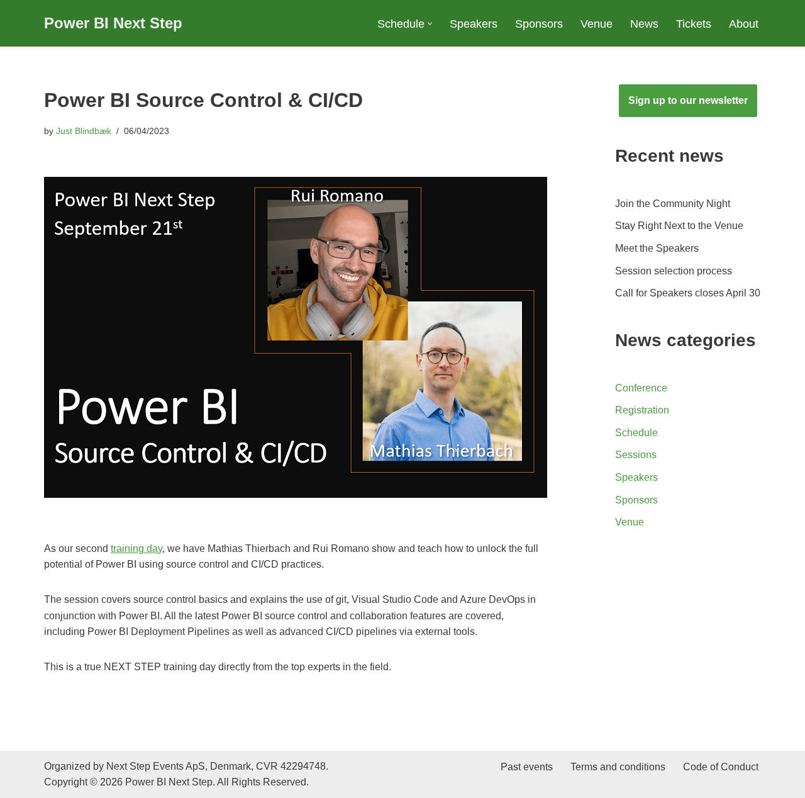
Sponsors (539, 24)
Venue (596, 24)
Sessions (636, 454)
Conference (641, 388)
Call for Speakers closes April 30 (687, 293)
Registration (642, 410)
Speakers (473, 24)
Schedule (636, 432)
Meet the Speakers (657, 248)
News (644, 24)
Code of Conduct (720, 766)
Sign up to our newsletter (688, 100)
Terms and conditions (617, 766)
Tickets (693, 24)
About (743, 24)
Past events (527, 766)
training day (136, 548)
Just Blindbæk (83, 131)
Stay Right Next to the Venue (679, 225)
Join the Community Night (672, 203)
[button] (430, 23)
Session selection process (673, 271)
